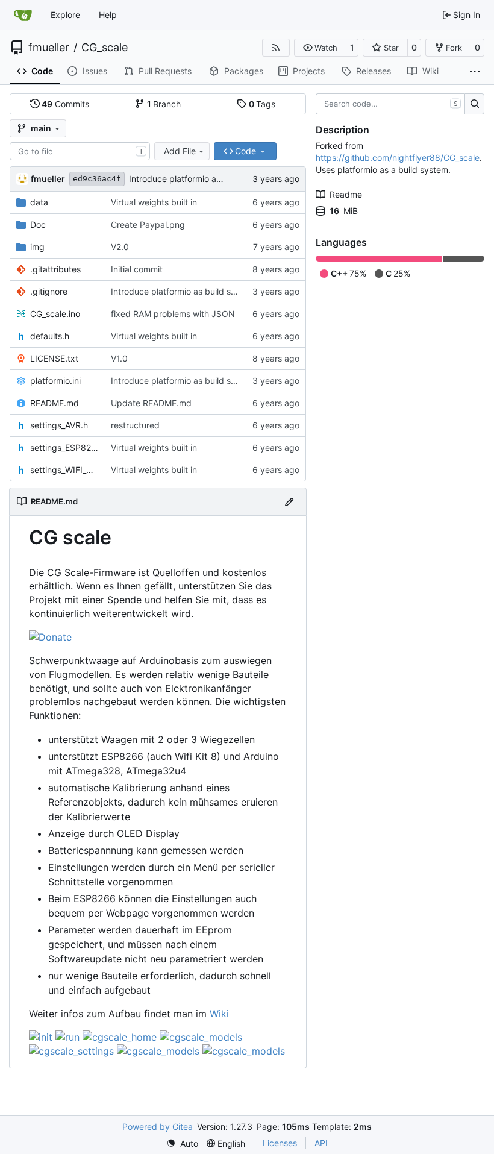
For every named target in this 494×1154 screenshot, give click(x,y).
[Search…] (474, 104)
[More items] (474, 71)
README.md (54, 403)
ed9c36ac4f (97, 178)
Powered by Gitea (157, 1126)
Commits (65, 104)
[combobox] (80, 151)
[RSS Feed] (276, 48)
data (39, 202)
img (37, 247)
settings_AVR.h (59, 425)
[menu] (182, 1143)
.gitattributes (55, 269)
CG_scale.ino (55, 314)
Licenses (280, 1143)
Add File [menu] (180, 151)
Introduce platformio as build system (201, 179)
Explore (65, 15)
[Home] (23, 15)
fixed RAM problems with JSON (173, 314)
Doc (38, 224)
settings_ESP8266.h (64, 447)
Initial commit (137, 269)
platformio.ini (55, 380)
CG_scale (104, 48)
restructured (135, 425)
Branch (164, 104)
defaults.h (49, 336)
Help (108, 15)
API (321, 1143)
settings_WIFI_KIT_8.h (64, 470)
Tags (262, 104)
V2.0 (120, 247)
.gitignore (48, 291)
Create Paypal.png (148, 224)
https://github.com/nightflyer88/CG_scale (398, 157)
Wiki (219, 1014)
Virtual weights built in (154, 202)
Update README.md (151, 403)
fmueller (48, 48)
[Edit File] (289, 502)
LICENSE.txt (54, 358)
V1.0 (119, 358)
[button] (320, 48)
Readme (346, 194)
